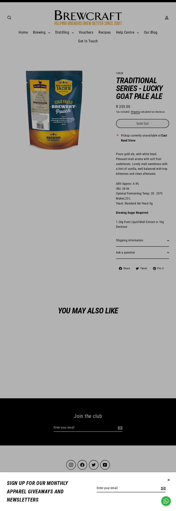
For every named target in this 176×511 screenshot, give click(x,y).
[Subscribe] (163, 488)
